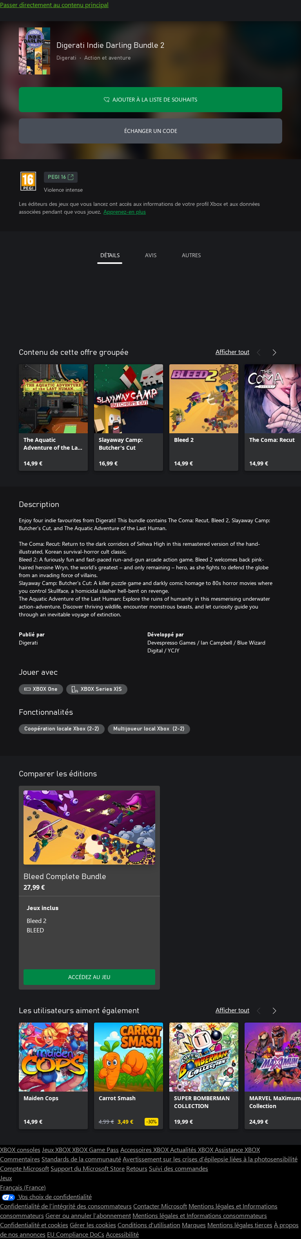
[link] (53, 417)
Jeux (6, 1178)
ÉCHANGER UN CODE (150, 130)
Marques (194, 1225)
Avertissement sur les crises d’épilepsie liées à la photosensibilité (210, 1159)
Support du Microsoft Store (88, 1168)
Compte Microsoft (24, 1168)
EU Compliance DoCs (75, 1234)
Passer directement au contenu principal (54, 4)
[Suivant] (274, 352)
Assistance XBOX (237, 1149)
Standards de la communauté (81, 1159)
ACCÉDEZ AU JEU (89, 977)
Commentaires (20, 1159)
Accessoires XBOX (145, 1149)
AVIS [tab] (150, 255)
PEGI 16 (57, 177)
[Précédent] (259, 352)
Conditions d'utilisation (149, 1225)
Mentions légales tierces (239, 1225)
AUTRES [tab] (191, 255)
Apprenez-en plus (124, 211)
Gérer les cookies (93, 1225)
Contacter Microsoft (160, 1206)
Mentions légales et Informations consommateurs (199, 1215)
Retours (136, 1168)
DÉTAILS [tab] (110, 255)
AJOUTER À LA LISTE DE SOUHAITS (154, 99)
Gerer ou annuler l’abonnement (88, 1215)
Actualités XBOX (192, 1149)
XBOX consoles (20, 1149)
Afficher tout (232, 351)
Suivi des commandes (178, 1168)
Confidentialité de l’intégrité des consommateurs (66, 1206)
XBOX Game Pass (95, 1149)
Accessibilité (122, 1234)
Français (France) (23, 1187)
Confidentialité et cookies (34, 1225)
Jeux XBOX (57, 1149)
